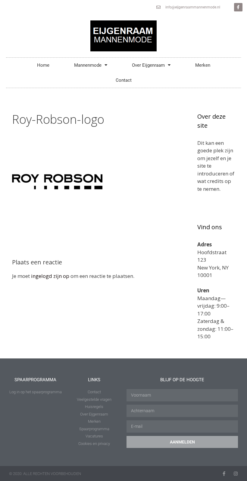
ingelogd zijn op (50, 275)
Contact (124, 80)
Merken (202, 65)
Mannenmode (88, 65)
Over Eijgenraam (148, 65)
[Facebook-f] (238, 7)
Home (43, 65)
